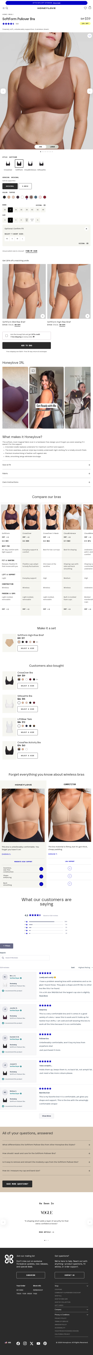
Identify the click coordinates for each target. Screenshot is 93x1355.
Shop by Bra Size (61, 1299)
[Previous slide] (3, 91)
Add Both (17, 325)
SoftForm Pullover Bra (17, 986)
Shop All (58, 1296)
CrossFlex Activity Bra (29, 744)
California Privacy (62, 1334)
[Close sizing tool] (86, 229)
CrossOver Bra (25, 674)
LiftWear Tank (24, 720)
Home (4, 14)
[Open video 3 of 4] (46, 398)
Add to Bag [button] (26, 346)
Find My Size (31, 251)
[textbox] (25, 957)
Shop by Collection (62, 1302)
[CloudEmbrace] (72, 517)
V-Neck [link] (25, 186)
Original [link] (10, 186)
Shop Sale (56, 3)
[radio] (8, 167)
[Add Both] (43, 316)
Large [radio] (52, 147)
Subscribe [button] (30, 1275)
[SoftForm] (10, 517)
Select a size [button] (27, 648)
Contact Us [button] (69, 1275)
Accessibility (60, 1328)
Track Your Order (24, 1294)
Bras (10, 14)
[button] (40, 151)
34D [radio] (40, 147)
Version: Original (10, 177)
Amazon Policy (61, 1324)
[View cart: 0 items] (90, 8)
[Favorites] (85, 8)
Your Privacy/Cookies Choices (67, 1331)
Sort (73, 967)
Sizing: (39, 205)
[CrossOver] (31, 517)
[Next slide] (90, 91)
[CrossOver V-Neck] (51, 517)
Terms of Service (61, 1321)
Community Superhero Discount (68, 1292)
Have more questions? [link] (17, 1184)
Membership (38, 1290)
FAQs (35, 1294)
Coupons (58, 1289)
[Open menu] (4, 8)
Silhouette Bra (24, 697)
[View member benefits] (33, 336)
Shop (3, 537)
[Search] (7, 8)
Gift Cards (59, 1305)
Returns (19, 1290)
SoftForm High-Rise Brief (30, 636)
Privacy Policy (60, 1318)
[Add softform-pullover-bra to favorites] (89, 36)
